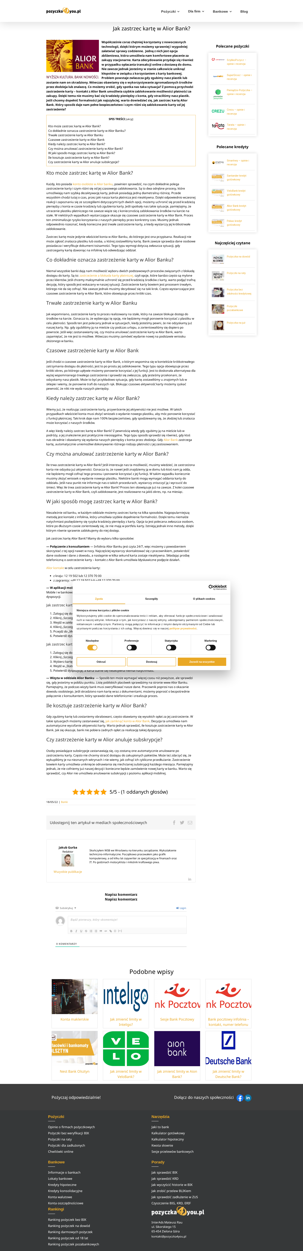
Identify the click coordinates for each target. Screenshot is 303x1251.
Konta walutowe (60, 1197)
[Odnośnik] (110, 931)
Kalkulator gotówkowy (168, 1133)
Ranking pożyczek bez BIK (67, 1219)
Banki (64, 802)
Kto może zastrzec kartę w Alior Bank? (74, 126)
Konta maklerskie (74, 1019)
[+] (120, 930)
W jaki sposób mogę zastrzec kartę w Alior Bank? (81, 153)
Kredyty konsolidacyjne (65, 1191)
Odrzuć (101, 661)
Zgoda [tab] (99, 598)
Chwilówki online (60, 1151)
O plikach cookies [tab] (204, 598)
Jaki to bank (160, 1127)
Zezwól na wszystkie (202, 661)
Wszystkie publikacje (68, 872)
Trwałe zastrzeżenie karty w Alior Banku (75, 135)
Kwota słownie (162, 1145)
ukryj (129, 119)
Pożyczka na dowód (238, 256)
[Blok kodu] (105, 931)
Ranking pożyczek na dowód (69, 1226)
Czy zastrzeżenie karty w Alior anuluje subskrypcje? (83, 162)
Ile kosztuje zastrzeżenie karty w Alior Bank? (78, 157)
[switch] (132, 647)
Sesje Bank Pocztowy (177, 1019)
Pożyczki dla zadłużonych (66, 1145)
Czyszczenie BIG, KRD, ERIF (171, 1203)
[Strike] (86, 931)
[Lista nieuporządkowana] (95, 931)
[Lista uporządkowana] (91, 931)
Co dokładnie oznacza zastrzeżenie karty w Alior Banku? (87, 131)
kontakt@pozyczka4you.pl (169, 1236)
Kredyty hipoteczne (62, 1185)
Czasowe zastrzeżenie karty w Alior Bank (76, 140)
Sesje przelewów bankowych (173, 1151)
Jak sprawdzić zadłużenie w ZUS (175, 1197)
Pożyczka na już (236, 322)
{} (115, 930)
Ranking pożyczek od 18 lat (68, 1238)
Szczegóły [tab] (151, 598)
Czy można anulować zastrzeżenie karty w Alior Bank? (85, 149)
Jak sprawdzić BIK (164, 1172)
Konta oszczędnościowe (65, 1203)
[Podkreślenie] (81, 931)
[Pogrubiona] (71, 931)
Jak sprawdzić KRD (165, 1178)
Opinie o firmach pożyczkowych (71, 1127)
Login (182, 908)
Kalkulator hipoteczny (168, 1139)
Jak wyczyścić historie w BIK (172, 1185)
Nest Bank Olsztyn (74, 1071)
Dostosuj (151, 661)
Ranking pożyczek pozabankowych (73, 1244)
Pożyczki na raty (236, 273)
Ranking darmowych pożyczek (70, 1232)
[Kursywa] (76, 931)
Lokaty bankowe (60, 1178)
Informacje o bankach (64, 1172)
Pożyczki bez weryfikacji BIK (68, 1133)
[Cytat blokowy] (100, 931)
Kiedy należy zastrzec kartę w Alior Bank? (76, 144)
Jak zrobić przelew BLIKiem (171, 1191)
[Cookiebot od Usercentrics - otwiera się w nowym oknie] (211, 587)
